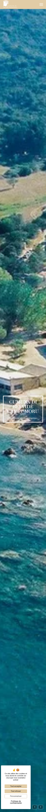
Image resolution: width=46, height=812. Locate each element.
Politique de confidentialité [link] (16, 802)
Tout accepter (15, 786)
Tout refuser (16, 791)
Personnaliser (16, 796)
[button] (41, 4)
